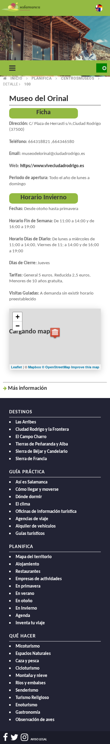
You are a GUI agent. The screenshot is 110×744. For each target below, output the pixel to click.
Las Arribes (26, 422)
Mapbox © (36, 367)
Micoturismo (28, 646)
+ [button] (18, 317)
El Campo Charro (31, 437)
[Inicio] (21, 6)
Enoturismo (26, 705)
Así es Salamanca (31, 482)
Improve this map (85, 367)
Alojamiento (27, 564)
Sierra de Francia (31, 459)
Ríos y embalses (31, 683)
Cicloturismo (27, 668)
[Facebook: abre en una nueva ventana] (5, 737)
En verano (25, 594)
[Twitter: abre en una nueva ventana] (14, 737)
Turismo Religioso (32, 698)
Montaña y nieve (31, 676)
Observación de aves (35, 720)
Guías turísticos (30, 534)
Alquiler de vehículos (36, 526)
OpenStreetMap (58, 367)
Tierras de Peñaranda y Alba (42, 444)
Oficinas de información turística (46, 511)
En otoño (24, 601)
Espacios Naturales (33, 654)
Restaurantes (28, 571)
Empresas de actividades (39, 579)
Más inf (27, 388)
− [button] (18, 326)
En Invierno (26, 608)
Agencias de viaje (32, 519)
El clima (23, 504)
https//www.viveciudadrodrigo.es (52, 166)
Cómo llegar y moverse (37, 489)
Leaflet (16, 367)
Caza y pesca (27, 661)
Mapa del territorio (34, 557)
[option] (55, 46)
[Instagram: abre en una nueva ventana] (24, 737)
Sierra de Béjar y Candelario (42, 451)
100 (27, 84)
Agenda (23, 616)
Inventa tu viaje (30, 623)
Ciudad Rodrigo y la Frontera (42, 429)
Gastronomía (28, 712)
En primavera (28, 586)
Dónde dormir (29, 497)
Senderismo (27, 690)
